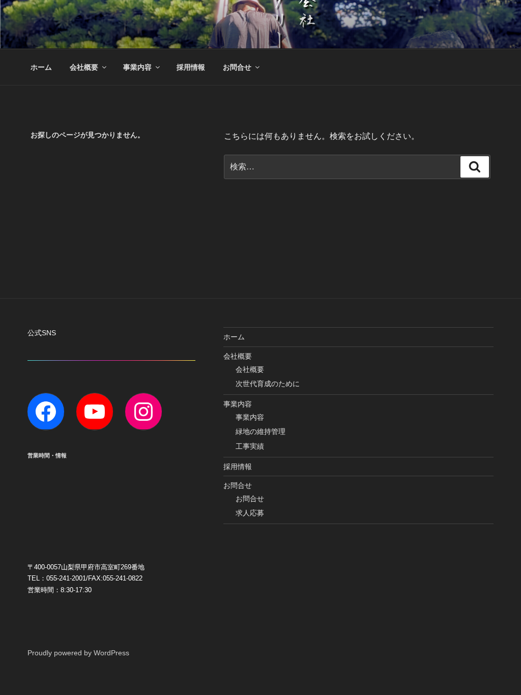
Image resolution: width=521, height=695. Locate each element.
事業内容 (137, 67)
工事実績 (250, 446)
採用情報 (191, 67)
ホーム (41, 67)
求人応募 (250, 513)
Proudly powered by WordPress (78, 653)
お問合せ (237, 67)
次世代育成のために (268, 384)
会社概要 (84, 67)
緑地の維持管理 (260, 431)
